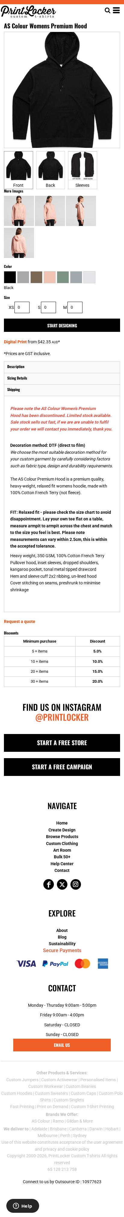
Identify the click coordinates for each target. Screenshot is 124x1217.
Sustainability (62, 943)
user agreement (108, 1142)
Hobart (112, 1128)
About (62, 930)
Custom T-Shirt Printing (92, 1106)
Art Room (62, 850)
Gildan (73, 1121)
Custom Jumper (21, 1079)
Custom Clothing (62, 843)
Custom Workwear (45, 1086)
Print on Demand (52, 1106)
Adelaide (39, 1128)
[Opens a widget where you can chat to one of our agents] (22, 1206)
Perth (65, 1135)
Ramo (58, 1121)
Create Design (62, 830)
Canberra (78, 1128)
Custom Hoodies (16, 1093)
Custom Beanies (81, 1086)
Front (18, 185)
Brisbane (58, 1128)
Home (62, 823)
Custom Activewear (59, 1079)
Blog (62, 937)
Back (50, 185)
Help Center (62, 863)
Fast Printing (22, 1106)
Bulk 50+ (62, 856)
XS (11, 307)
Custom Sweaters (51, 1093)
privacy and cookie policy (66, 1149)
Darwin (96, 1128)
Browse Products (62, 836)
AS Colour (41, 1121)
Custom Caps (83, 1093)
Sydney (80, 1135)
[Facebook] (48, 884)
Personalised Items (98, 1079)
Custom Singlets (69, 1100)
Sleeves (82, 185)
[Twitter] (62, 884)
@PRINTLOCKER (62, 717)
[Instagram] (75, 884)
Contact (62, 870)
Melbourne (47, 1135)
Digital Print (15, 341)
